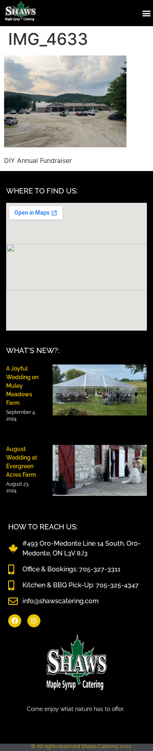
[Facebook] (14, 620)
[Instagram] (33, 620)
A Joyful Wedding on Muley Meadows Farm (22, 385)
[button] (146, 13)
